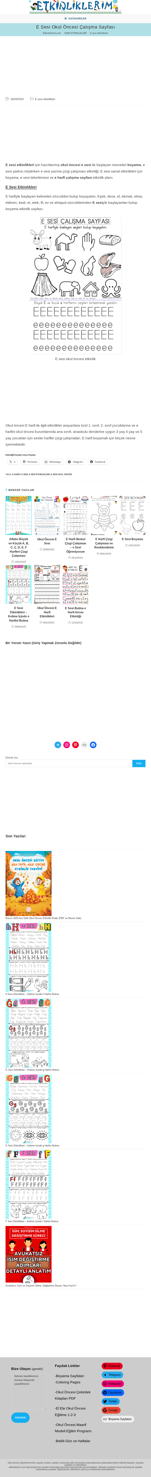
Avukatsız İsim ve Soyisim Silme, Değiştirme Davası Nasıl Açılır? (41, 1285)
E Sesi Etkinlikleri (21, 187)
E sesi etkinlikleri (45, 99)
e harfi (16, 474)
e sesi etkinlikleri (39, 474)
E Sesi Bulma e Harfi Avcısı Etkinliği (75, 612)
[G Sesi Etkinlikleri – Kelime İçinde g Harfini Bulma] (29, 1108)
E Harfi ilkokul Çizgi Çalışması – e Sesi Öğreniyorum (75, 545)
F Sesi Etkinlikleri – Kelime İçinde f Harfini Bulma (32, 1221)
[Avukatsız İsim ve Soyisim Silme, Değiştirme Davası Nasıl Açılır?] (29, 1255)
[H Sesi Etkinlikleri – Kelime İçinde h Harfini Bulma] (29, 957)
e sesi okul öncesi (61, 474)
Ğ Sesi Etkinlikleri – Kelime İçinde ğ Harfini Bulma (32, 1069)
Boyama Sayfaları (70, 1376)
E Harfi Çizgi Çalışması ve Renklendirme (104, 543)
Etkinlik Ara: (12, 757)
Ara (139, 763)
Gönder (20, 1417)
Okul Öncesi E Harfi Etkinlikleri (47, 612)
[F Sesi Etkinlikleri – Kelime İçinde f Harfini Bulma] (29, 1184)
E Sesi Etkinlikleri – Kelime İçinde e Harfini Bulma (18, 614)
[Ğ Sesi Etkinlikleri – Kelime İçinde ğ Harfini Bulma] (29, 1033)
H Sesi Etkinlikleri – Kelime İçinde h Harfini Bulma (32, 994)
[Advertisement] (75, 62)
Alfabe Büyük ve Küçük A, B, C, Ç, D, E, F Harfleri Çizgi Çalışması (18, 547)
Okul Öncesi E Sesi (47, 541)
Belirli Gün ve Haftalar (73, 1441)
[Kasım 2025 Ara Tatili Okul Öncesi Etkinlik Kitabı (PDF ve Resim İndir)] (29, 883)
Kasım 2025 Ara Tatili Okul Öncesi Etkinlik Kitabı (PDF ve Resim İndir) (43, 918)
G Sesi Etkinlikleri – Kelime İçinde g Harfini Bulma (32, 1145)
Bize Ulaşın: (27, 1369)
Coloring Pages (68, 1382)
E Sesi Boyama (132, 539)
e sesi (25, 474)
